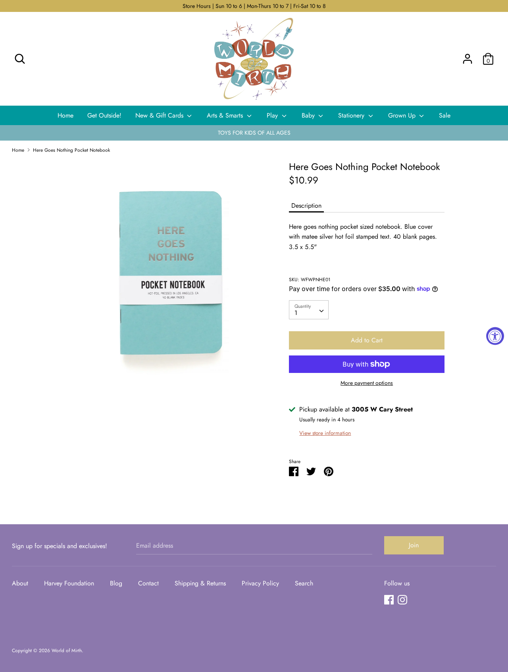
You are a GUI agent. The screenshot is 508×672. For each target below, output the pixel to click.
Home (65, 115)
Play (273, 115)
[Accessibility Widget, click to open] (495, 336)
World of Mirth (67, 650)
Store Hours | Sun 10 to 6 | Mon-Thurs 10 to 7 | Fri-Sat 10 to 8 (254, 6)
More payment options (367, 383)
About (20, 583)
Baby (309, 115)
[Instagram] (402, 599)
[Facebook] (389, 599)
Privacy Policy (260, 583)
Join (414, 545)
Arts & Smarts (226, 115)
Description (306, 205)
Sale (444, 115)
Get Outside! (104, 115)
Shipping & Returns (200, 583)
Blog (116, 583)
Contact (148, 583)
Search (304, 583)
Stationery (352, 115)
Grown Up (403, 115)
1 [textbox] (295, 312)
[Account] (467, 55)
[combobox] (309, 309)
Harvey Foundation (69, 583)
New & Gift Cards (160, 115)
